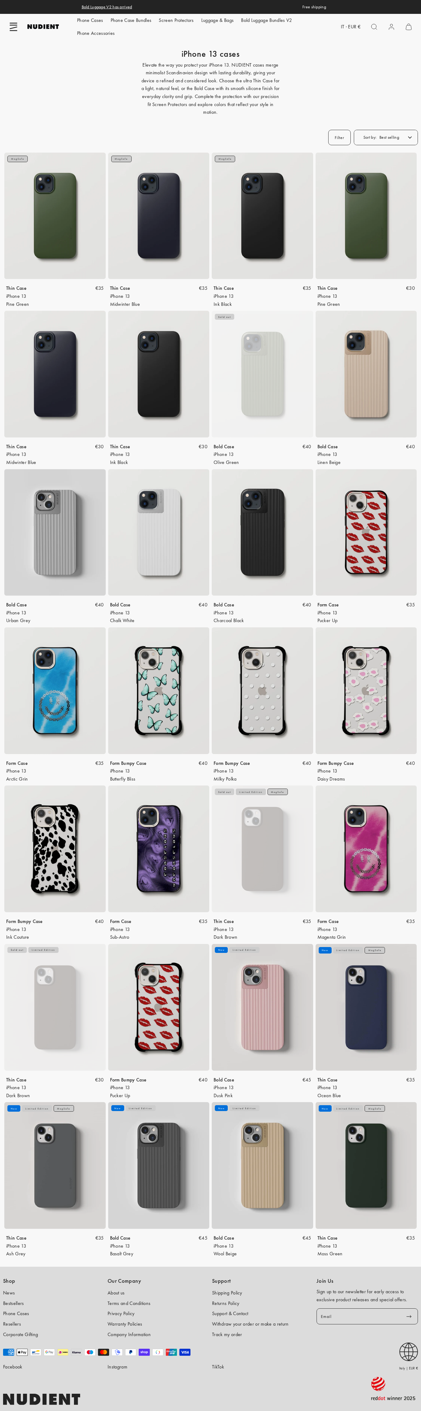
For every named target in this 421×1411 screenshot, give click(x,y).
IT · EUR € (351, 26)
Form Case (328, 604)
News (9, 1293)
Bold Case (224, 446)
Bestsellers (13, 1303)
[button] (13, 27)
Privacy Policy (121, 1313)
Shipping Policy (227, 1293)
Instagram (117, 1367)
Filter (339, 137)
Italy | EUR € (408, 1368)
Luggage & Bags (217, 20)
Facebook (12, 1367)
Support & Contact (230, 1313)
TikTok (218, 1367)
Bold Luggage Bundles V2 (266, 20)
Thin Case (16, 288)
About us (116, 1293)
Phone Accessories (96, 33)
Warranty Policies (125, 1324)
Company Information (129, 1334)
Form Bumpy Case (128, 763)
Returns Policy (225, 1303)
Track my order (227, 1334)
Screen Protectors (176, 20)
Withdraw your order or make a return (250, 1324)
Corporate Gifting (20, 1334)
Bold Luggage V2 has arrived (107, 7)
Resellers (12, 1324)
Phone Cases (90, 20)
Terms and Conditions (129, 1303)
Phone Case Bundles (131, 20)
